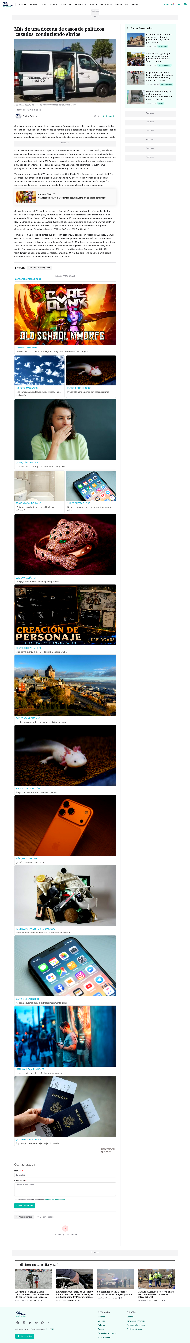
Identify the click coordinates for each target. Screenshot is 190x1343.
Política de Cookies (135, 1329)
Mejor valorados (47, 1217)
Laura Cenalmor (154, 1300)
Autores (101, 1325)
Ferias (135, 4)
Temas (101, 1329)
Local (161, 103)
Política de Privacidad (136, 1325)
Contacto (131, 1317)
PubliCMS (50, 1329)
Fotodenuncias (104, 1337)
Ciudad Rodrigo (164, 65)
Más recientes (25, 1217)
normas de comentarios (55, 1200)
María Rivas (71, 1300)
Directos (101, 1321)
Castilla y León (166, 84)
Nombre (18, 1171)
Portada (22, 4)
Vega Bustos (34, 1300)
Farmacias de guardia (107, 1333)
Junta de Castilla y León (39, 268)
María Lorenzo (111, 1298)
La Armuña (162, 46)
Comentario (20, 1180)
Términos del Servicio (136, 1321)
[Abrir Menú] (185, 4)
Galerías (33, 4)
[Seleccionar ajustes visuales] (179, 4)
